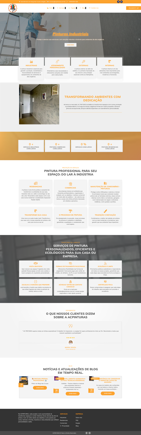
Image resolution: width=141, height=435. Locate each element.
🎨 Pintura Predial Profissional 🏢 (40, 379)
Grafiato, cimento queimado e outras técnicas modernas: (72, 379)
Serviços (61, 8)
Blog (83, 8)
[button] (2, 39)
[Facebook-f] (118, 1)
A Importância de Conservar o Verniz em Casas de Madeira (107, 380)
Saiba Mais (40, 388)
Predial (23, 378)
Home (51, 8)
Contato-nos (94, 8)
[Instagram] (121, 1)
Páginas (73, 8)
